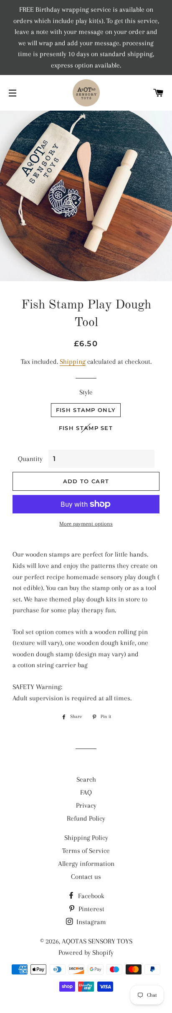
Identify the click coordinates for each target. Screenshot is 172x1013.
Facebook (90, 896)
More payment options (86, 524)
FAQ (86, 792)
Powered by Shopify (86, 952)
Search (86, 779)
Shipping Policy (86, 838)
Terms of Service (86, 851)
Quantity (30, 459)
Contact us (86, 877)
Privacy (86, 805)
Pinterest (90, 909)
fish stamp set (86, 428)
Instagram (90, 922)
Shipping (73, 361)
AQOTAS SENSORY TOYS (97, 941)
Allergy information (86, 864)
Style (86, 392)
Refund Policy (86, 818)
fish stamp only (86, 410)
